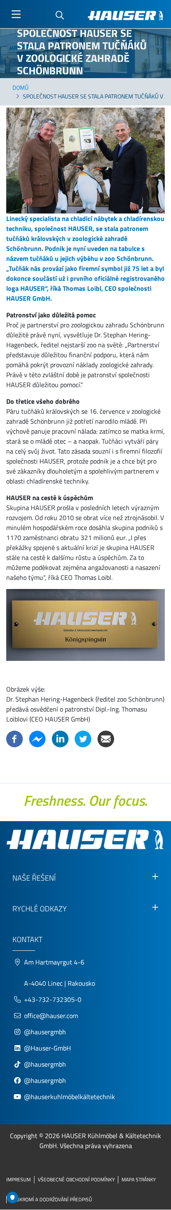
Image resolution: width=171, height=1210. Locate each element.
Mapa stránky (139, 1179)
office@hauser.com (51, 1016)
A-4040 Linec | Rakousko (59, 983)
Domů (20, 87)
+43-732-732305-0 (52, 999)
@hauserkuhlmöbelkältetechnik (70, 1097)
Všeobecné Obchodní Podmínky (76, 1179)
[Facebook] (14, 738)
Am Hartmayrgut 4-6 (54, 962)
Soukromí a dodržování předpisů (51, 1199)
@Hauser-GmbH (47, 1048)
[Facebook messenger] (37, 738)
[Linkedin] (60, 738)
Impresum (18, 1179)
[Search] (60, 15)
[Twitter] (83, 738)
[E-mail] (106, 738)
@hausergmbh (45, 1032)
